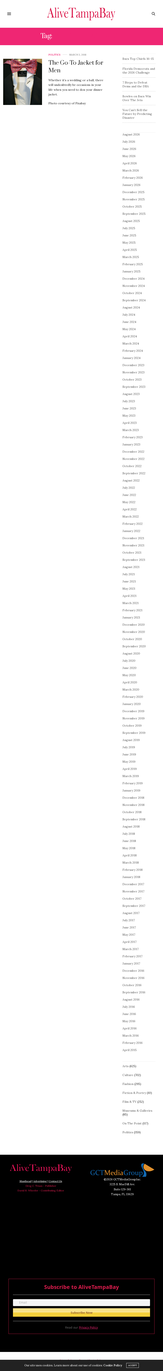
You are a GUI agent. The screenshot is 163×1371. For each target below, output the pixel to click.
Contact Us (55, 1181)
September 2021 (133, 560)
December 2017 (133, 884)
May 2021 (128, 589)
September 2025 (134, 214)
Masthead (25, 1181)
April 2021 (129, 596)
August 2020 (131, 653)
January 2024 (131, 358)
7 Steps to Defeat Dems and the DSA (135, 84)
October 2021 (131, 552)
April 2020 (129, 682)
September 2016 (133, 992)
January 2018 (131, 877)
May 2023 (128, 415)
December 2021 (133, 538)
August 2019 (131, 740)
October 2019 (132, 725)
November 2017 (133, 891)
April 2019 (129, 769)
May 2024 (129, 329)
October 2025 (132, 206)
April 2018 (129, 855)
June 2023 (129, 408)
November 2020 (133, 632)
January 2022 (131, 531)
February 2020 (132, 697)
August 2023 (131, 394)
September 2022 (133, 473)
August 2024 (131, 307)
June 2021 (129, 581)
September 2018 (133, 819)
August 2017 (130, 913)
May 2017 (128, 935)
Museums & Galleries (137, 1111)
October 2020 (132, 639)
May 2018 (128, 848)
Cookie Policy (112, 1365)
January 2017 (131, 963)
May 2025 (129, 242)
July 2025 (128, 228)
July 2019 (128, 747)
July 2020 (128, 661)
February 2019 (132, 783)
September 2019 (133, 733)
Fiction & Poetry (134, 1093)
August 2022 (131, 480)
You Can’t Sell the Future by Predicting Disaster (137, 114)
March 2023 (130, 430)
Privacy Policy (88, 1327)
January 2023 (131, 444)
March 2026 (130, 170)
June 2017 (129, 927)
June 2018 (129, 841)
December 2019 (133, 711)
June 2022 (129, 495)
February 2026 (132, 178)
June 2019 (129, 754)
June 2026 (129, 149)
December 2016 (133, 971)
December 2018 (133, 798)
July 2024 (128, 315)
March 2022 (130, 516)
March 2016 (130, 1035)
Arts (125, 1066)
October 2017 (131, 899)
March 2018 (130, 862)
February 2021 (132, 610)
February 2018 (132, 870)
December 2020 (133, 625)
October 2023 (132, 379)
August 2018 (131, 826)
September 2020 (134, 646)
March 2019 (130, 776)
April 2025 (129, 250)
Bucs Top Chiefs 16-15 (138, 59)
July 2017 (128, 920)
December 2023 (133, 365)
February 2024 (132, 351)
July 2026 (128, 142)
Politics (54, 55)
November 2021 (133, 545)
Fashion (127, 1084)
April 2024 (129, 336)
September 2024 (134, 300)
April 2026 (129, 163)
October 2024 (132, 293)
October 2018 (132, 812)
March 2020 (130, 689)
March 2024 (130, 343)
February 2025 (132, 264)
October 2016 (132, 985)
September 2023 (133, 387)
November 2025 (133, 199)
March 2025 (130, 257)
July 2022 (128, 488)
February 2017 (132, 956)
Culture (127, 1075)
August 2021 (130, 567)
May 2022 (128, 502)
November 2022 (133, 459)
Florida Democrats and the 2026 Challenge (138, 70)
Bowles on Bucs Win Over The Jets (136, 98)
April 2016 (129, 1028)
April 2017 (129, 942)
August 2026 (131, 134)
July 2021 (128, 574)
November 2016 (133, 978)
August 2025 (131, 221)
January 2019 (131, 790)
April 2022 (129, 509)
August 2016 (131, 999)
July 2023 (128, 401)
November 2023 (133, 372)
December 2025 (133, 192)
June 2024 (129, 322)
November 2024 (133, 286)
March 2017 (130, 949)
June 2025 (129, 235)
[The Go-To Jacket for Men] (22, 82)
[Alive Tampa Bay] (82, 13)
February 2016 (132, 1043)
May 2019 (128, 762)
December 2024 (133, 279)
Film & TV (129, 1102)
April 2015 (129, 1050)
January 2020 (131, 704)
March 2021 (130, 603)
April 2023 (129, 423)
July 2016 (128, 1007)
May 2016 (128, 1021)
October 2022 (132, 466)
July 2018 (128, 834)
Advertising (40, 1181)
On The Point (132, 1123)
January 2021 (131, 617)
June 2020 (129, 668)
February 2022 (132, 524)
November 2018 (133, 805)
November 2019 (133, 718)
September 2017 (133, 906)
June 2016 (129, 1014)
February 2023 (132, 437)
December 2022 (133, 452)
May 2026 (129, 156)
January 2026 (131, 185)
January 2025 (131, 271)
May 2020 (129, 675)
